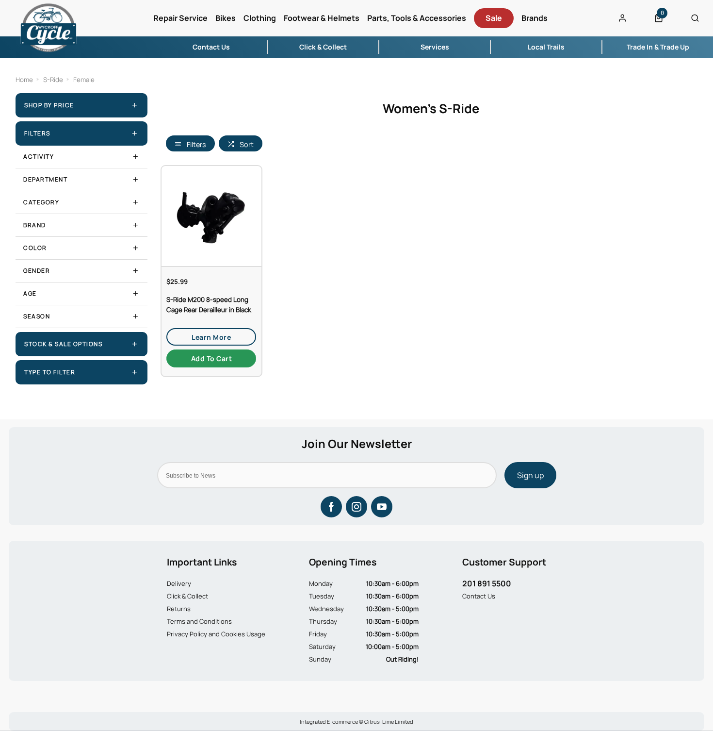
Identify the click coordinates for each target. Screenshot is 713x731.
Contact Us (478, 596)
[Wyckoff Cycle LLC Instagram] (356, 506)
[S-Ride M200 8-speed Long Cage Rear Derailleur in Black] (211, 215)
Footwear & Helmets (321, 18)
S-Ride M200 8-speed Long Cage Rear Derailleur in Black (208, 304)
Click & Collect (187, 596)
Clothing (259, 18)
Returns (179, 608)
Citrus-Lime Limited (388, 721)
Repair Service (180, 18)
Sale (494, 18)
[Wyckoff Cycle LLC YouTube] (381, 506)
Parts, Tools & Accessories (416, 18)
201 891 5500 (486, 583)
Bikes (225, 18)
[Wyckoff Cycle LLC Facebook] (331, 506)
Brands (534, 18)
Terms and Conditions (199, 621)
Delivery (179, 583)
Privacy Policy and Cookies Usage (216, 634)
